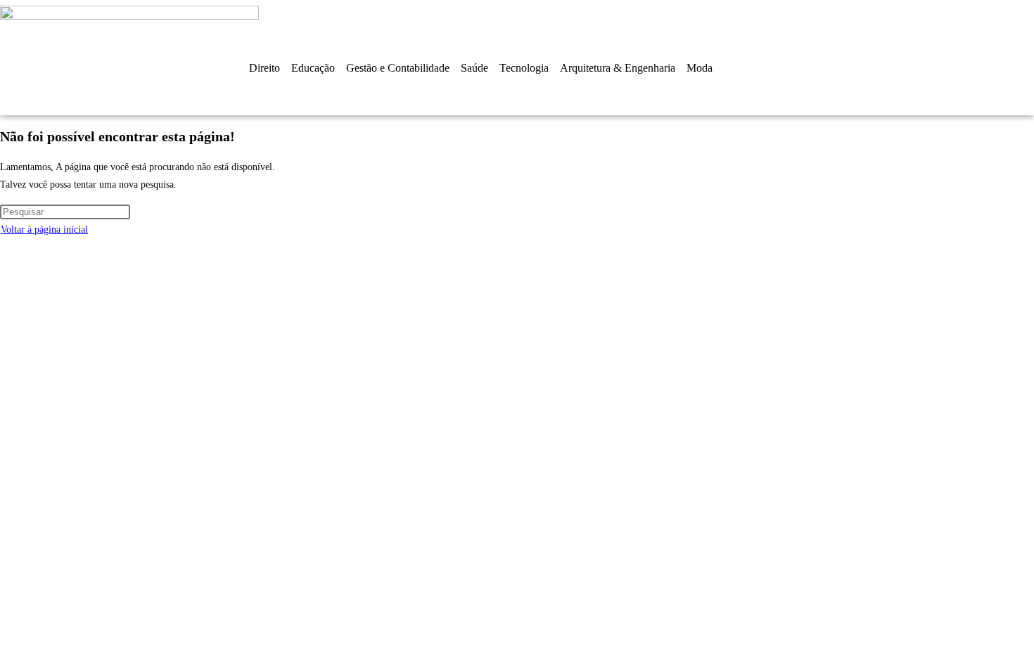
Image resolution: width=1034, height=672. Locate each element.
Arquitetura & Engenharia (617, 68)
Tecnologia (524, 68)
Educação (313, 68)
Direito (264, 68)
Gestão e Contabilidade (397, 68)
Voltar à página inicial (44, 229)
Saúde (474, 68)
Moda (700, 68)
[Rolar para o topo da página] (4, 248)
